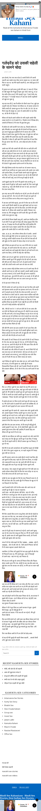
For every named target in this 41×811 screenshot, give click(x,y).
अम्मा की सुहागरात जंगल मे (12, 672)
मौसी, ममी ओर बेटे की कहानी (13, 668)
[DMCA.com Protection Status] (18, 750)
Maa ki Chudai (10, 727)
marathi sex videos (9, 775)
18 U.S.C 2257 (24, 787)
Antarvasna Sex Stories (13, 698)
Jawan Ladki (7, 72)
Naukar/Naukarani (12, 730)
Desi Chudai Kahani (12, 709)
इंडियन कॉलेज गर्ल (10, 647)
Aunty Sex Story (10, 701)
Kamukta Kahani (11, 723)
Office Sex (8, 734)
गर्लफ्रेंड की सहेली (30, 647)
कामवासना (17, 647)
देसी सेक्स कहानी (7, 767)
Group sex (8, 712)
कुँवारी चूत (22, 647)
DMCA (14, 787)
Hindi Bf (5, 763)
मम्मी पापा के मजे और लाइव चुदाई (14, 679)
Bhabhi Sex (8, 705)
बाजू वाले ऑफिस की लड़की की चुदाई (15, 676)
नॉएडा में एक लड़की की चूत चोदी (14, 683)
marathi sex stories (10, 771)
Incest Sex (8, 716)
